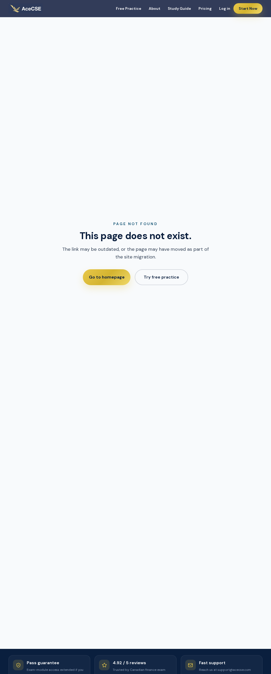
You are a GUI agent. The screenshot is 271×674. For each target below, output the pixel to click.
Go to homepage (107, 277)
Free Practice (128, 8)
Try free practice (161, 277)
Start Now (248, 8)
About (154, 8)
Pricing (205, 8)
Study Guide (179, 8)
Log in (224, 8)
